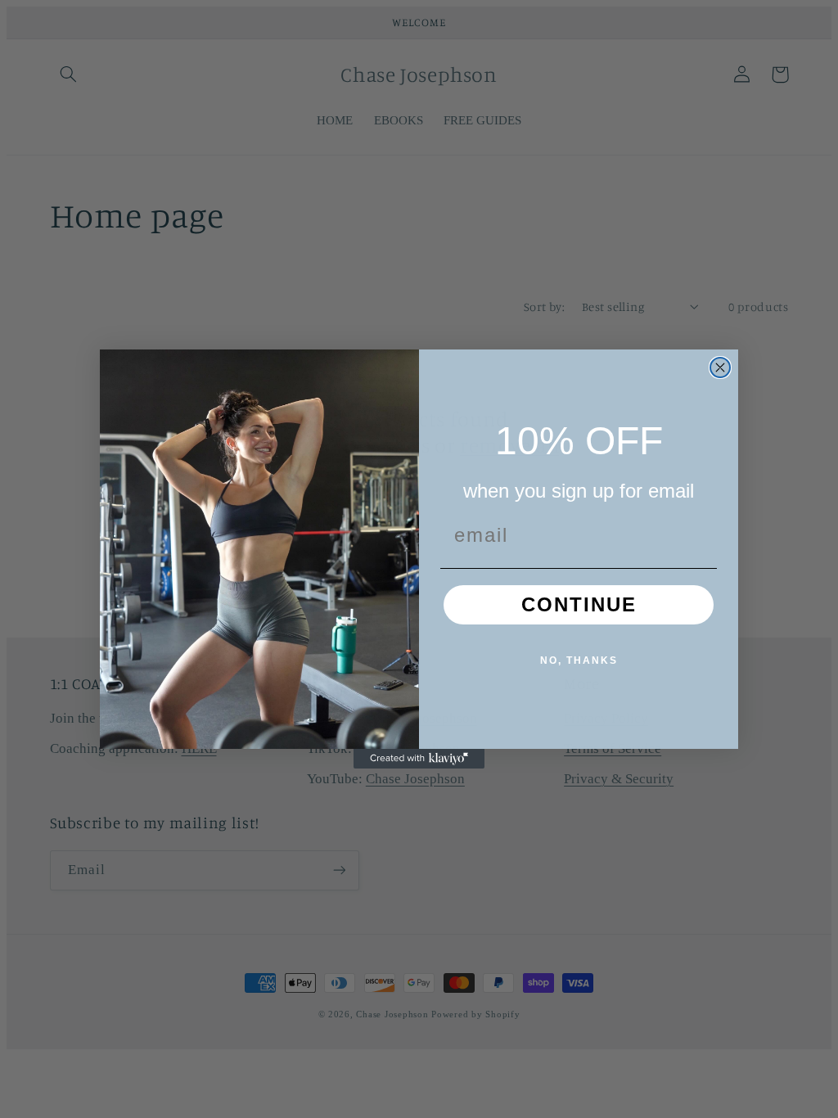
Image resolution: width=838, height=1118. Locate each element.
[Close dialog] (720, 367)
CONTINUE (579, 604)
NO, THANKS (579, 660)
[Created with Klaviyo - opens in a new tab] (419, 759)
